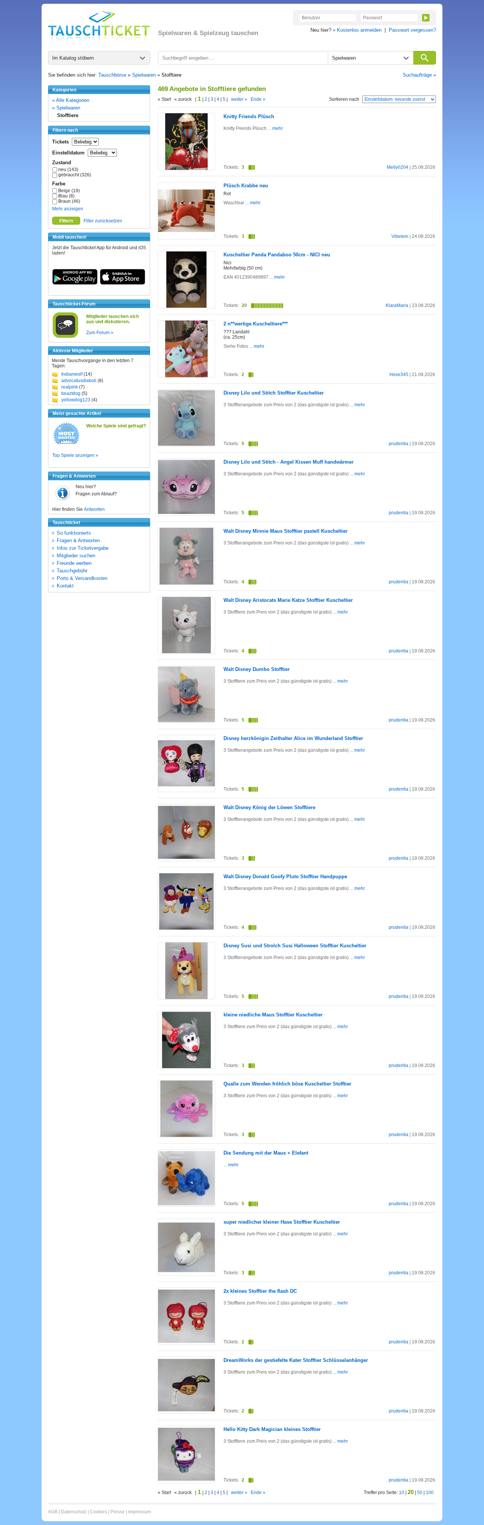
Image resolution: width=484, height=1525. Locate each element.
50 (419, 1492)
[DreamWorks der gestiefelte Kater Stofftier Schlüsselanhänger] (186, 1411)
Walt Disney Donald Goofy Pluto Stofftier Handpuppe (285, 876)
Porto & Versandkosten (82, 578)
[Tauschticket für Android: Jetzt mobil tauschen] (75, 283)
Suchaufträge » (419, 75)
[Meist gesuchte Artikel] (66, 443)
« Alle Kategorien (70, 100)
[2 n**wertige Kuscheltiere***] (186, 375)
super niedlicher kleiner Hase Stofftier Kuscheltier (281, 1222)
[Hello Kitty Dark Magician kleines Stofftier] (186, 1480)
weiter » (239, 99)
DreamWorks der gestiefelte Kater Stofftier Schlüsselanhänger (295, 1360)
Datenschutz (74, 1511)
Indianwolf (71, 374)
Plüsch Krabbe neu (245, 185)
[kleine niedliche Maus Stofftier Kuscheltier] (186, 1067)
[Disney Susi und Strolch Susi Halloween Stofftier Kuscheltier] (186, 997)
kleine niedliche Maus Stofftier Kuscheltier (273, 1015)
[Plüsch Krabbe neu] (186, 237)
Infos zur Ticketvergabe (83, 548)
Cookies (98, 1511)
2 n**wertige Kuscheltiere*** (255, 324)
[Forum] (65, 336)
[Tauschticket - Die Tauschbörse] (99, 27)
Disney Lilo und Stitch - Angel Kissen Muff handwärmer (288, 462)
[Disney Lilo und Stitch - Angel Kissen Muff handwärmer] (186, 513)
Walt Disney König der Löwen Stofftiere (269, 807)
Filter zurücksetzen (103, 221)
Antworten (94, 509)
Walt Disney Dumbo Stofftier (256, 669)
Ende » (258, 99)
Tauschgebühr (72, 571)
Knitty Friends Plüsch (248, 116)
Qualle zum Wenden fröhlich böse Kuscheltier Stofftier (287, 1084)
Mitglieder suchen (76, 555)
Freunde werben (74, 563)
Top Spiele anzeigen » (75, 455)
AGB (52, 1511)
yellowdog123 (75, 399)
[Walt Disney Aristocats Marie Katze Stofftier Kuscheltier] (186, 651)
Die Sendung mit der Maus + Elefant (265, 1153)
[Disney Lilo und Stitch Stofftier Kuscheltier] (186, 444)
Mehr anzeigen (67, 208)
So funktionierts (74, 533)
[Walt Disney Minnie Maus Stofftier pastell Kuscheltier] (186, 583)
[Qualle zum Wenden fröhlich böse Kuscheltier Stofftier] (186, 1135)
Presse (117, 1511)
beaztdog (71, 393)
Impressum (139, 1511)
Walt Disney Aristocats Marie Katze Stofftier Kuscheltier (288, 600)
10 (401, 1492)
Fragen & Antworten (78, 540)
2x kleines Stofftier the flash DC (260, 1291)
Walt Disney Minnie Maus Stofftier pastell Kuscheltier (285, 531)
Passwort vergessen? (412, 30)
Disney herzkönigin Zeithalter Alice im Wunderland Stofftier (293, 738)
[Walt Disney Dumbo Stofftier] (186, 721)
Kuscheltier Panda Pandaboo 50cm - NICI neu (276, 255)
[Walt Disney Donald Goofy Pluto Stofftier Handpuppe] (186, 928)
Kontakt (65, 586)
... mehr (275, 128)
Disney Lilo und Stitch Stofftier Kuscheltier (273, 393)
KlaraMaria (397, 305)
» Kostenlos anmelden (357, 30)
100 (430, 1492)
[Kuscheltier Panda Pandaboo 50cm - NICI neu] (186, 306)
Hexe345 (398, 374)
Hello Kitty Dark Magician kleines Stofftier (272, 1429)
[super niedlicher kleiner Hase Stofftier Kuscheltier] (186, 1274)
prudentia (398, 443)
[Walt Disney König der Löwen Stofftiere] (186, 859)
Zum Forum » (99, 332)
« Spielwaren (66, 108)
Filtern (66, 221)
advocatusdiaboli (78, 380)
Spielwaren (144, 75)
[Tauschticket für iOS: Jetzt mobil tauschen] (122, 283)
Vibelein (399, 236)
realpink (69, 387)
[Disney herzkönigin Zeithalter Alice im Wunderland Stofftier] (186, 790)
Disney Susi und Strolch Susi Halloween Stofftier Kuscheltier (294, 945)
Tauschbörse (112, 75)
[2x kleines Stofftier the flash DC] (186, 1343)
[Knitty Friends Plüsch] (186, 168)
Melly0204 (397, 167)
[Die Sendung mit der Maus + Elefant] (186, 1205)
